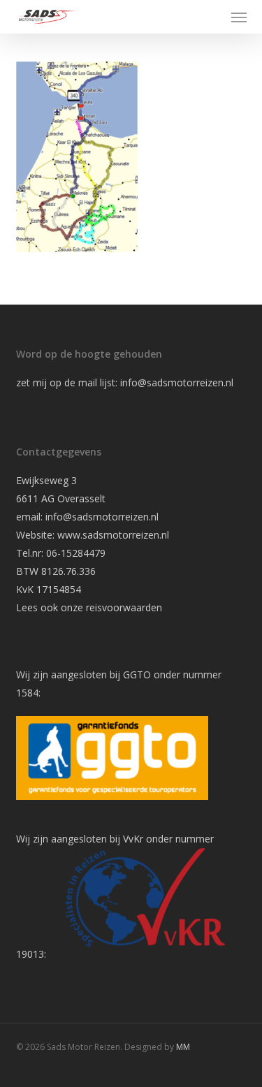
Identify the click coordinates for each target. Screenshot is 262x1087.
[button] (239, 17)
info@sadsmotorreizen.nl (178, 382)
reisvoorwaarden (124, 607)
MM (183, 1047)
